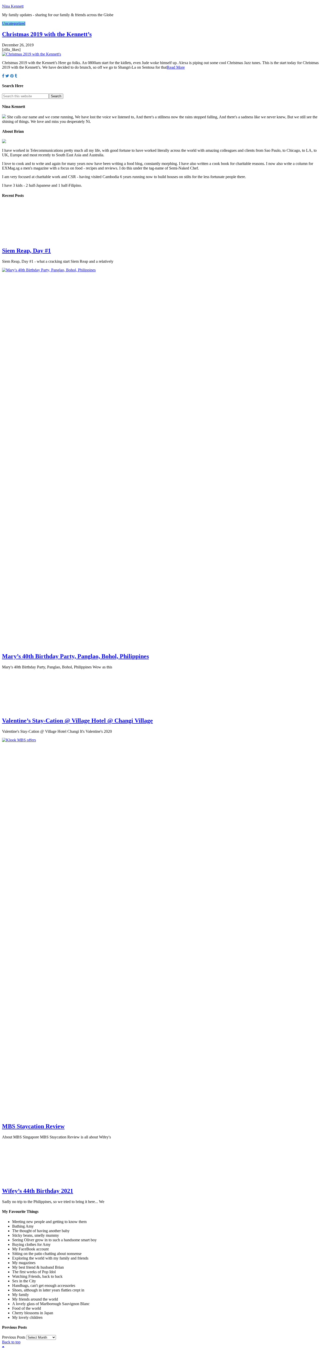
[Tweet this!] (7, 76)
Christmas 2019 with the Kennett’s (47, 34)
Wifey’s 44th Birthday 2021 (37, 1191)
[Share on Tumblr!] (16, 76)
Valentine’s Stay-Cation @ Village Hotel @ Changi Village (77, 720)
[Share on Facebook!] (3, 76)
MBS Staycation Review (33, 1126)
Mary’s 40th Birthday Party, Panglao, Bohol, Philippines (75, 656)
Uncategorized (13, 23)
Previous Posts (13, 1337)
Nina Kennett (13, 6)
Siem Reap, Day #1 (26, 250)
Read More (176, 67)
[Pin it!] (12, 76)
